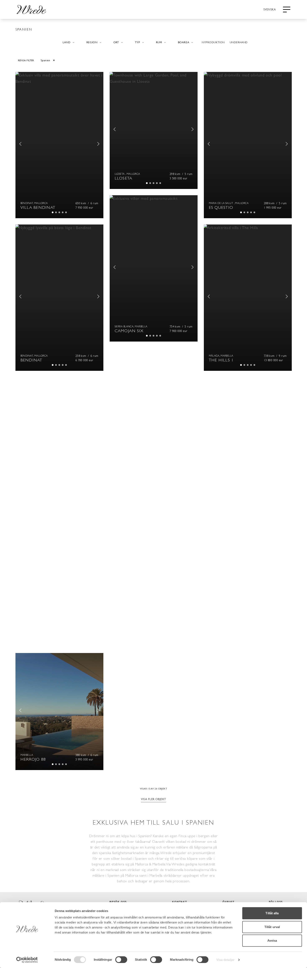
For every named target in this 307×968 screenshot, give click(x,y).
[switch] (121, 959)
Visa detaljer (225, 960)
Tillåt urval (272, 927)
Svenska (269, 9)
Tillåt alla (272, 913)
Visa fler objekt (153, 799)
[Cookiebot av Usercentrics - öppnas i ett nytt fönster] (27, 960)
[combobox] (269, 9)
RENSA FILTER (26, 60)
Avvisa (272, 940)
